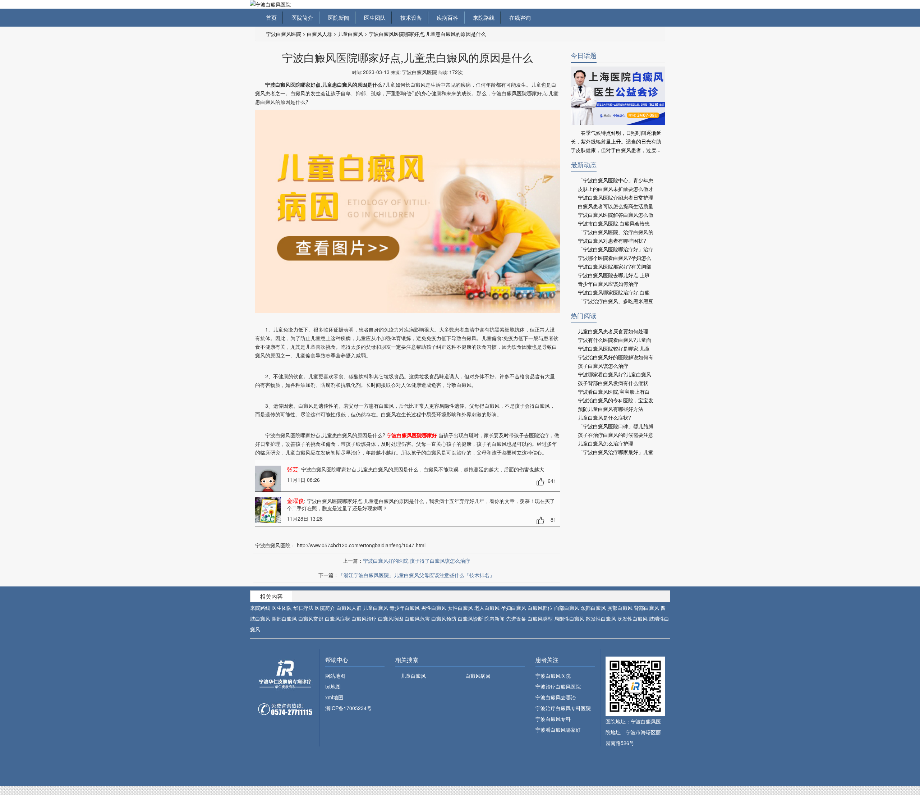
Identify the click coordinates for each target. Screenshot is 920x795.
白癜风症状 (337, 618)
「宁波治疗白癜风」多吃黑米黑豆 (615, 301)
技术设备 (409, 17)
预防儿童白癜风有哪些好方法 (610, 408)
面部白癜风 (566, 607)
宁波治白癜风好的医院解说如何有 (615, 357)
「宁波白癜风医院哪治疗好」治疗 (615, 249)
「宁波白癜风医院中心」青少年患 (615, 180)
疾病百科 (446, 17)
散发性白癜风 (601, 618)
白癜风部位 (540, 607)
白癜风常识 (310, 618)
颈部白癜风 (593, 607)
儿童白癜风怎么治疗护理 (605, 443)
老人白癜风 (487, 607)
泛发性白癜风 (632, 618)
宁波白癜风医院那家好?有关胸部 (614, 266)
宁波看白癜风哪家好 (558, 729)
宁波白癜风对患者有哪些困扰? (612, 240)
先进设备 (516, 618)
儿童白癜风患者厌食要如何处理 (613, 331)
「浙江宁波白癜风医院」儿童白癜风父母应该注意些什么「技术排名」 (416, 575)
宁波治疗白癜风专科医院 (563, 708)
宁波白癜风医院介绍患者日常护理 (615, 197)
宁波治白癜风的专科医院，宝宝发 (615, 400)
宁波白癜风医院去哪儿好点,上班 (614, 275)
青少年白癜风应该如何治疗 (608, 283)
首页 (271, 17)
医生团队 (373, 17)
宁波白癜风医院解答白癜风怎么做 (615, 214)
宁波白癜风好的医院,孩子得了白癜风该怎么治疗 (416, 560)
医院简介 (301, 17)
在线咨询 (518, 17)
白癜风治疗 (364, 618)
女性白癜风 (460, 607)
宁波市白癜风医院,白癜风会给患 (614, 223)
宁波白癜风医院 (283, 33)
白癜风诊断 (470, 618)
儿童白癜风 (350, 33)
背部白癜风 (646, 607)
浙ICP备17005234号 (348, 708)
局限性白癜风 (569, 618)
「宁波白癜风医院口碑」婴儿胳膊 (615, 426)
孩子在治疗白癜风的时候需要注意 (615, 434)
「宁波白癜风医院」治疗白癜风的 (615, 232)
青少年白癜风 (405, 607)
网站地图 (335, 675)
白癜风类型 (540, 618)
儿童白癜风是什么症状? (604, 417)
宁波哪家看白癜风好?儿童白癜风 (614, 374)
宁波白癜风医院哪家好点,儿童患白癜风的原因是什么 (427, 33)
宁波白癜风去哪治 (555, 697)
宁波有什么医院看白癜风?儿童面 (614, 339)
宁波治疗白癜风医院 (558, 686)
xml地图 (334, 697)
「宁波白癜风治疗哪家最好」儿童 (615, 452)
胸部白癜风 (619, 607)
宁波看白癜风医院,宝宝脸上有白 (614, 391)
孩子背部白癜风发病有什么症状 (613, 383)
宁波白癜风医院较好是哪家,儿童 (614, 348)
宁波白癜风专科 (553, 718)
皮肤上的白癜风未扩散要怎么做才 (615, 188)
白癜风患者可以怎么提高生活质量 (615, 206)
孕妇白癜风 (513, 607)
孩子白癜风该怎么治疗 (603, 365)
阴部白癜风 (284, 618)
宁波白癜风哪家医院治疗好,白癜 (614, 292)
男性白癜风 (433, 607)
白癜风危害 (417, 618)
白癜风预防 (443, 618)
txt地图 (333, 686)
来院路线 (482, 17)
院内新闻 (494, 618)
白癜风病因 (390, 618)
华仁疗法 (303, 607)
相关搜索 (406, 659)
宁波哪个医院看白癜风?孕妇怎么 (614, 257)
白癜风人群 (319, 33)
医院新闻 (337, 17)
